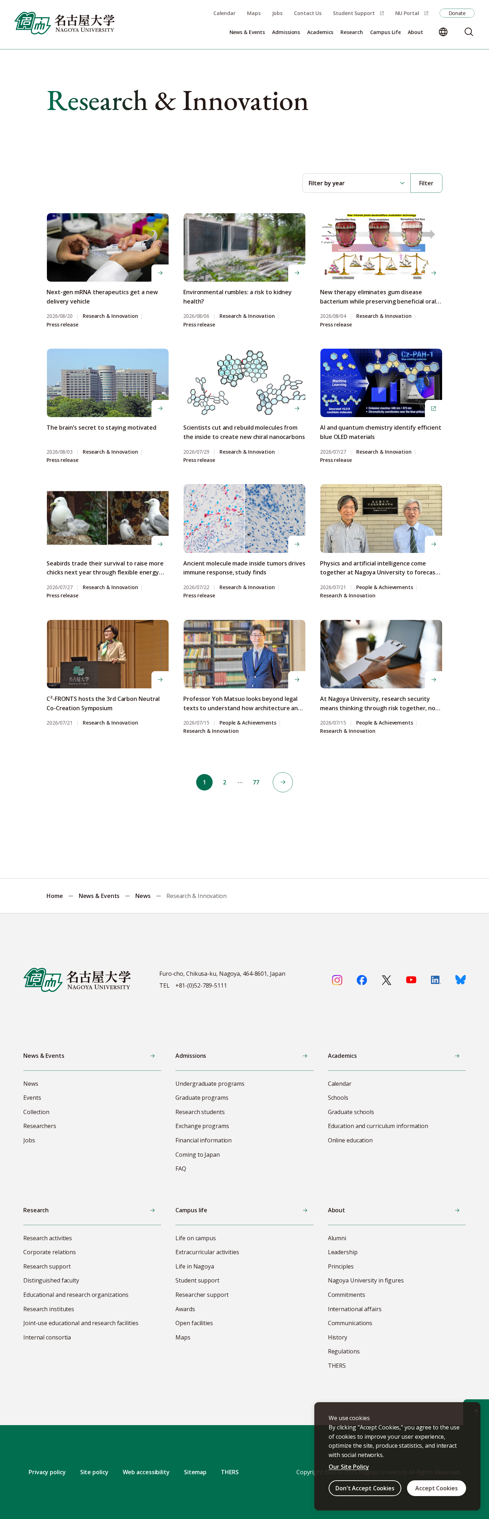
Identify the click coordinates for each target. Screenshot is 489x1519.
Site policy (94, 1472)
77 (256, 782)
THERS (230, 1472)
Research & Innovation (110, 316)
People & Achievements (384, 587)
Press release (62, 325)
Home (55, 896)
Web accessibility (146, 1472)
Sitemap (195, 1472)
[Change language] (443, 32)
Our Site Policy (349, 1467)
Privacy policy (47, 1472)
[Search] (469, 32)
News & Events (99, 896)
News (143, 896)
